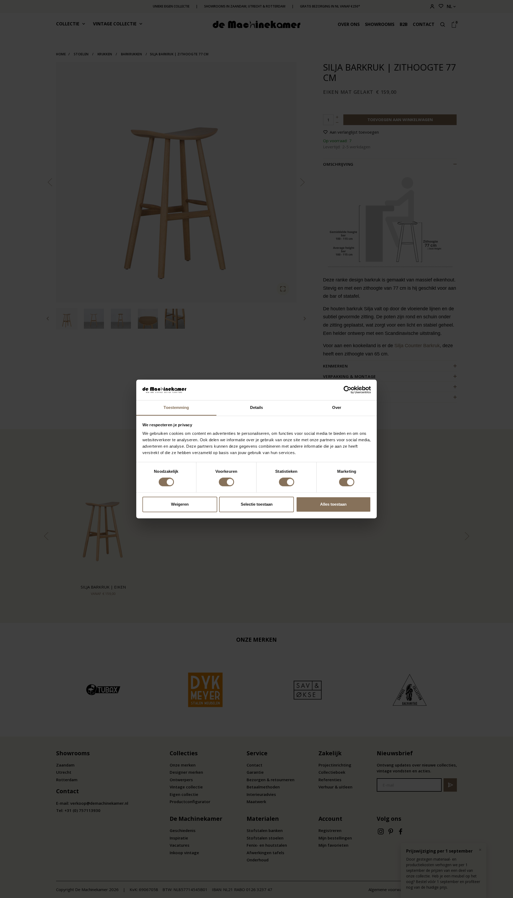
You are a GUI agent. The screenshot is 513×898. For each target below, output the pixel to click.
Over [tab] (336, 407)
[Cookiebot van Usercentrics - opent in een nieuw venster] (347, 390)
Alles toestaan (333, 504)
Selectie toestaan (257, 504)
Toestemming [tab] (176, 407)
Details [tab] (256, 407)
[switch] (226, 482)
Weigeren (180, 504)
